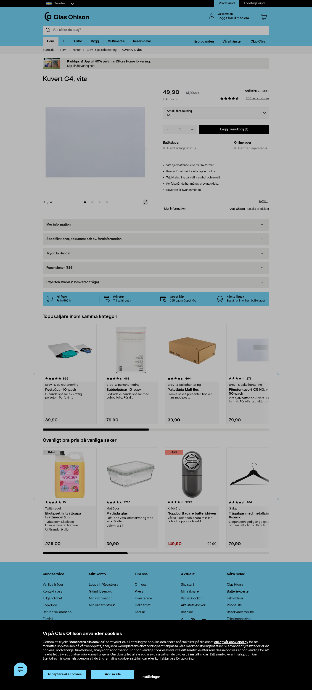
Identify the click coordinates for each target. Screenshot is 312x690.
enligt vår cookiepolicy (231, 642)
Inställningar (151, 677)
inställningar (199, 654)
